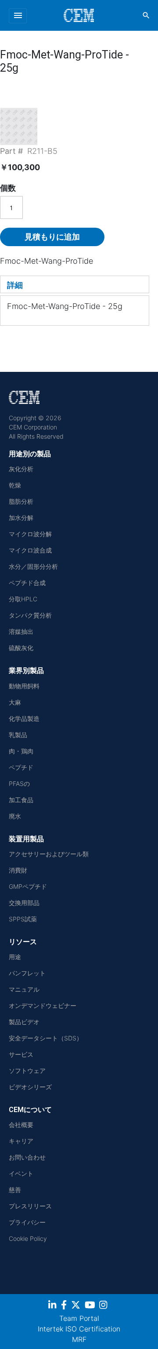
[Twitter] (77, 1306)
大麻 (15, 702)
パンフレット (27, 973)
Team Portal (79, 1318)
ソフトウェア (27, 1070)
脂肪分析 (21, 501)
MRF (79, 1339)
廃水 (15, 816)
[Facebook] (65, 1306)
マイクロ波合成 (30, 550)
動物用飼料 (24, 686)
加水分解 (21, 517)
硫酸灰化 (21, 647)
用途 (15, 956)
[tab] (74, 284)
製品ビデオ (24, 1021)
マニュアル (24, 989)
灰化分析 (21, 469)
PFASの (19, 783)
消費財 (18, 870)
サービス (21, 1054)
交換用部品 (24, 902)
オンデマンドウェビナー (42, 1005)
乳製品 (18, 734)
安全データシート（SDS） (46, 1038)
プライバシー (27, 1222)
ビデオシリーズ (30, 1087)
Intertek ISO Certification (79, 1328)
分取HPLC (23, 599)
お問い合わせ (27, 1157)
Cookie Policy (28, 1238)
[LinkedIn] (53, 1306)
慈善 (15, 1189)
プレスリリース (30, 1206)
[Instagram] (104, 1306)
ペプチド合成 (27, 582)
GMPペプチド (28, 886)
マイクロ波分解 (30, 534)
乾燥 (15, 485)
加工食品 (21, 800)
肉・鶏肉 (21, 751)
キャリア (21, 1141)
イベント (21, 1173)
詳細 (15, 285)
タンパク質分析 (30, 615)
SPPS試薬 (23, 919)
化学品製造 (24, 718)
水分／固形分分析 (33, 566)
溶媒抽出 (21, 631)
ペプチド (21, 767)
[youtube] (91, 1306)
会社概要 (21, 1124)
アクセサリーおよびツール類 (49, 854)
